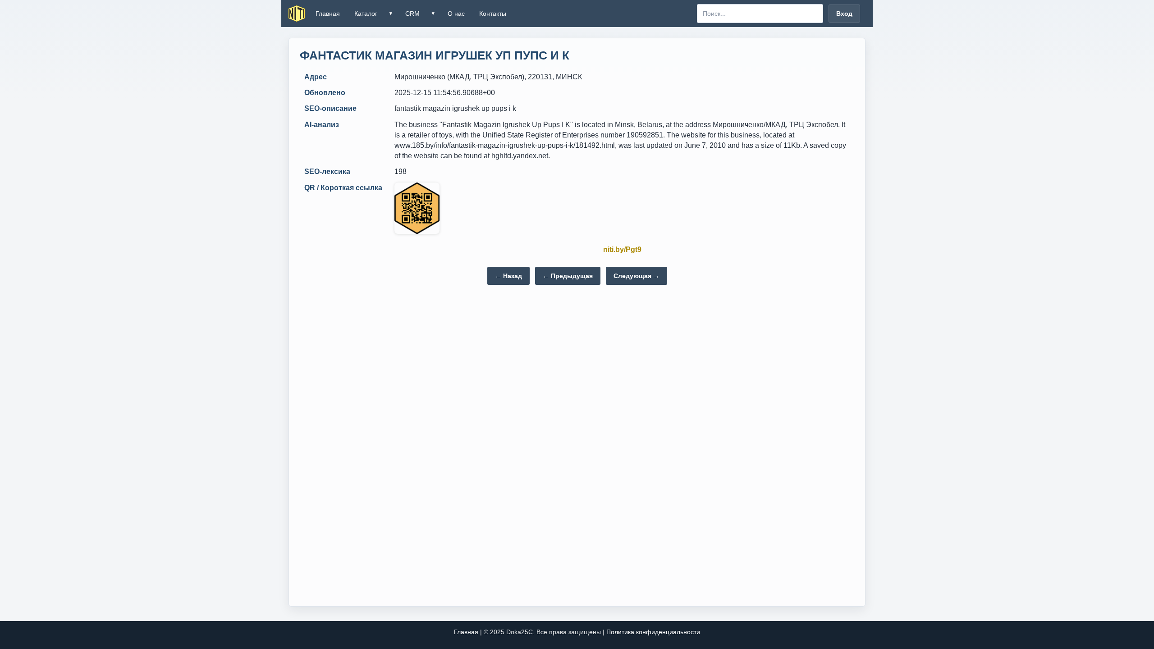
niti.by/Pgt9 (622, 249)
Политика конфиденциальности (653, 631)
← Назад (508, 275)
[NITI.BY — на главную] (296, 13)
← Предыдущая (568, 275)
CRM (412, 13)
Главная (328, 13)
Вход (844, 13)
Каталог (365, 13)
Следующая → (636, 275)
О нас (456, 13)
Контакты (492, 13)
